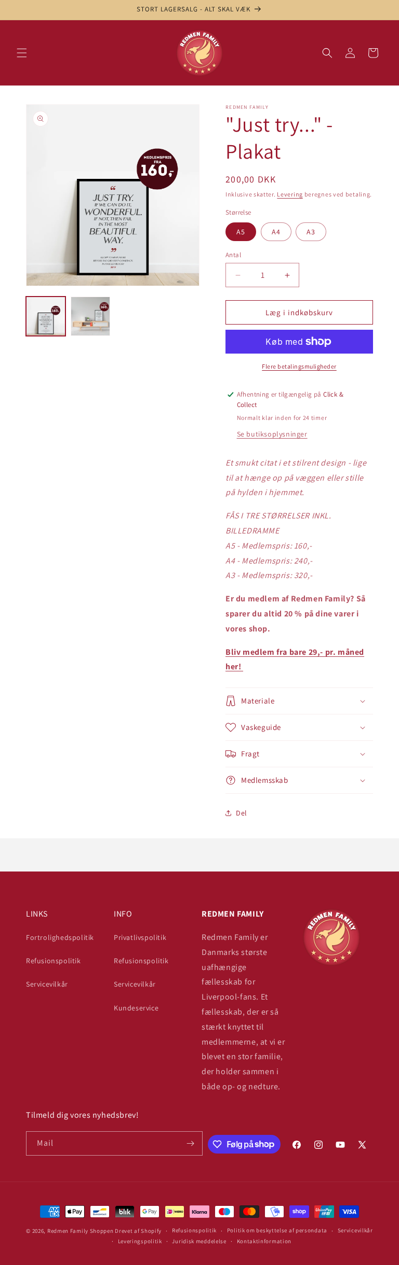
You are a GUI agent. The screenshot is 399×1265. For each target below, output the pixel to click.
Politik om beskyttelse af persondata (277, 1230)
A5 (240, 231)
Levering (290, 194)
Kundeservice (136, 1008)
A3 (311, 231)
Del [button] (241, 813)
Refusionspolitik (53, 960)
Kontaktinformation (264, 1241)
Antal (233, 254)
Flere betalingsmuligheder (299, 366)
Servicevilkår (47, 984)
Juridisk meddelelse (199, 1241)
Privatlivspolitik (140, 937)
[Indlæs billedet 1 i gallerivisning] (45, 316)
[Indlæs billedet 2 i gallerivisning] (90, 316)
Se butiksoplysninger (272, 434)
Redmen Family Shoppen (80, 1230)
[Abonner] (190, 1143)
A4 (276, 231)
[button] (21, 52)
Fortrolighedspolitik (60, 937)
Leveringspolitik (140, 1241)
